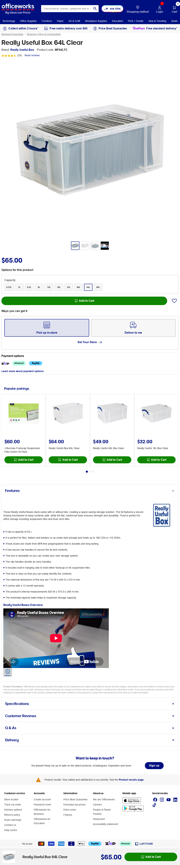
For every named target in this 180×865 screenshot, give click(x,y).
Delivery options (13, 809)
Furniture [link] (47, 21)
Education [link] (117, 21)
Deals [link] (174, 21)
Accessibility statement (105, 824)
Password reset (42, 804)
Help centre (10, 830)
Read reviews (32, 55)
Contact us (10, 825)
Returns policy (12, 814)
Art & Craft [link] (74, 21)
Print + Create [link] (135, 21)
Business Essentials (12, 34)
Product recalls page (131, 779)
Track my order (12, 804)
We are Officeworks (104, 799)
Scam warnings (12, 819)
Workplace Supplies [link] (96, 21)
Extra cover (69, 809)
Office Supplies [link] (28, 21)
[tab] (90, 491)
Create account (42, 799)
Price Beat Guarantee (75, 799)
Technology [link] (8, 21)
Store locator (11, 799)
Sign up (154, 765)
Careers (97, 804)
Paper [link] (60, 21)
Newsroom (99, 819)
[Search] (95, 8)
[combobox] (70, 8)
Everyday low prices (74, 804)
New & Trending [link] (157, 21)
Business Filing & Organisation (44, 34)
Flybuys (67, 814)
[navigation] (9, 20)
